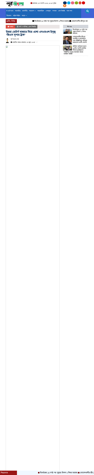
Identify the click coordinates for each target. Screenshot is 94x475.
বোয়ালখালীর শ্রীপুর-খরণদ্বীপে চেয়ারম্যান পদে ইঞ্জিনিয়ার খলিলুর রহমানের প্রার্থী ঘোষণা (80, 39)
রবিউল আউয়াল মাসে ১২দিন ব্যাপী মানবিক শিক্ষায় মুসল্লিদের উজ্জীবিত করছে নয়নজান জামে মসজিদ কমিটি (75, 50)
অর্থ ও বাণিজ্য (23, 27)
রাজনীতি (24, 11)
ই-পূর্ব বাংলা (10, 11)
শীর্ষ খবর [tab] (69, 27)
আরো (23, 16)
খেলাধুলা (48, 11)
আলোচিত (18, 11)
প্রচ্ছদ (11, 27)
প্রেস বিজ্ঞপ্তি (61, 11)
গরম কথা (69, 11)
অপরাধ (54, 11)
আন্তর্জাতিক (40, 11)
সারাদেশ (32, 11)
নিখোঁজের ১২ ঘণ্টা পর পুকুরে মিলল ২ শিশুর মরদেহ (49, 21)
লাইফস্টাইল (16, 16)
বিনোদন (9, 16)
